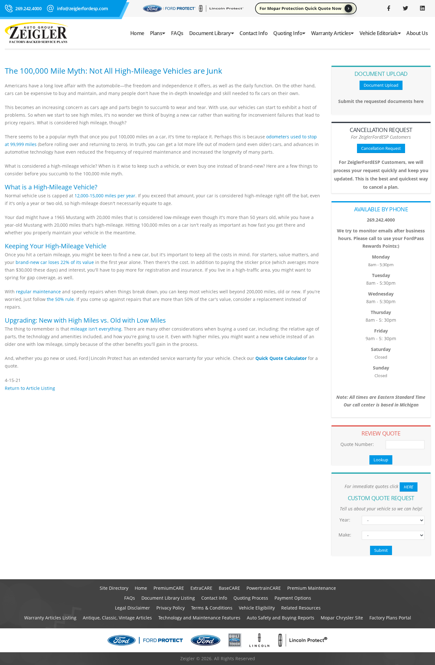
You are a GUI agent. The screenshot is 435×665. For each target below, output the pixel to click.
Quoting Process (250, 598)
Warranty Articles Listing (50, 618)
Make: (345, 535)
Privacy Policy (170, 608)
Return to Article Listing (30, 388)
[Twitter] (405, 8)
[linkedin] (422, 8)
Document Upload (381, 85)
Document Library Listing (168, 598)
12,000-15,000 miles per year (105, 196)
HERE (408, 487)
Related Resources (301, 608)
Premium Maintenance (311, 588)
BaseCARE (229, 588)
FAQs (177, 33)
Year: (344, 520)
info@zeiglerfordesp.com (82, 8)
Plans (156, 33)
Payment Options (293, 598)
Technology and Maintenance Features (199, 618)
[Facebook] (388, 8)
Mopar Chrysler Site (342, 618)
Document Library (210, 33)
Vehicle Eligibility (257, 608)
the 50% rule (60, 299)
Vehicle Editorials (379, 33)
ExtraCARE (201, 588)
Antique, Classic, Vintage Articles (117, 618)
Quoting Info (287, 33)
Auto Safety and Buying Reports (280, 618)
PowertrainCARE (263, 588)
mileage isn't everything (95, 329)
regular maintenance (38, 292)
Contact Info (253, 33)
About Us (417, 33)
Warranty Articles (331, 33)
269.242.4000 (28, 8)
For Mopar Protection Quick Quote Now (300, 8)
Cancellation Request (381, 148)
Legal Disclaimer (132, 608)
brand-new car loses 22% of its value (55, 262)
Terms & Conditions (211, 608)
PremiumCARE (168, 588)
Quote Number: (357, 444)
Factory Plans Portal (390, 618)
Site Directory (114, 588)
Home (137, 33)
